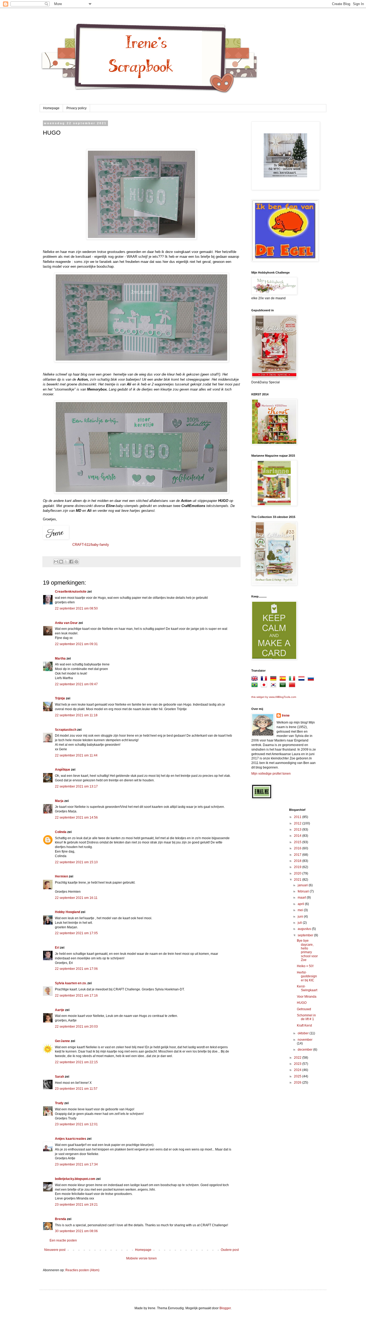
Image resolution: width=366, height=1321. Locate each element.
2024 (298, 1070)
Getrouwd (304, 1009)
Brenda (60, 1219)
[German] (274, 679)
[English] (255, 679)
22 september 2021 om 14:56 (76, 817)
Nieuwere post (54, 1250)
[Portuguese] (255, 686)
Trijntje (60, 698)
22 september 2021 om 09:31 (76, 644)
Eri (57, 947)
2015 (298, 842)
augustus (305, 929)
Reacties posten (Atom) (82, 1270)
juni (301, 916)
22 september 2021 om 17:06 (76, 969)
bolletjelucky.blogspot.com (75, 1179)
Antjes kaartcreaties (70, 1139)
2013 (298, 829)
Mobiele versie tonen (141, 1258)
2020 (298, 873)
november (305, 1040)
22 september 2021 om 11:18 (76, 715)
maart (302, 897)
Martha (60, 658)
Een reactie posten (63, 1240)
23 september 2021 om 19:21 (76, 1204)
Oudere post (230, 1250)
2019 (298, 867)
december (305, 1049)
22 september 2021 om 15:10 (76, 862)
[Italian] (293, 679)
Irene (286, 715)
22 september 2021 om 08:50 (76, 608)
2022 (298, 1057)
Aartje (59, 1010)
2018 (298, 861)
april (301, 904)
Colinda (60, 832)
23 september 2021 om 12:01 (76, 1124)
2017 (298, 855)
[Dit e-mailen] (56, 561)
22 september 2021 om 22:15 (76, 1062)
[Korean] (274, 686)
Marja (59, 801)
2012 (298, 823)
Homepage (51, 108)
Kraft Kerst (304, 1025)
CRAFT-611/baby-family (90, 545)
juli (300, 923)
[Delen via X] (66, 561)
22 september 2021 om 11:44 (76, 755)
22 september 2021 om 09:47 (76, 684)
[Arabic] (283, 686)
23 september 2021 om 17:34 (76, 1164)
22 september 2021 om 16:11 (76, 898)
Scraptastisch (65, 730)
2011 (298, 817)
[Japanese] (265, 686)
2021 (298, 879)
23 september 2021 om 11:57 (76, 1089)
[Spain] (283, 679)
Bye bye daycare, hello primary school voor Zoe (307, 950)
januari (303, 885)
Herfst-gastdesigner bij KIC (307, 976)
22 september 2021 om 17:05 (76, 933)
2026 (298, 1082)
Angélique (63, 769)
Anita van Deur (66, 623)
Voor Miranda (306, 996)
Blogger (225, 1308)
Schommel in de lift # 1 (306, 1017)
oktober (303, 1033)
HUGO (302, 1003)
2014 (298, 836)
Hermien (61, 876)
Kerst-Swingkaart (307, 988)
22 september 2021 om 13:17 (76, 786)
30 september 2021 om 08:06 (76, 1231)
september (306, 935)
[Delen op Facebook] (71, 561)
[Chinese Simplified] (293, 686)
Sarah (59, 1076)
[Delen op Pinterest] (76, 561)
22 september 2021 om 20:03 (76, 1026)
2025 (298, 1076)
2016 (298, 848)
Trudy (59, 1103)
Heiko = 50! (305, 966)
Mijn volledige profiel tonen (271, 773)
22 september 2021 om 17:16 (76, 995)
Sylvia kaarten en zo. (71, 983)
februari (304, 891)
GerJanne (62, 1041)
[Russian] (312, 679)
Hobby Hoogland (67, 912)
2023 (298, 1064)
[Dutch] (302, 679)
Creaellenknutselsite (71, 591)
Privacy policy (76, 108)
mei (301, 910)
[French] (265, 679)
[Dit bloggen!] (61, 561)
